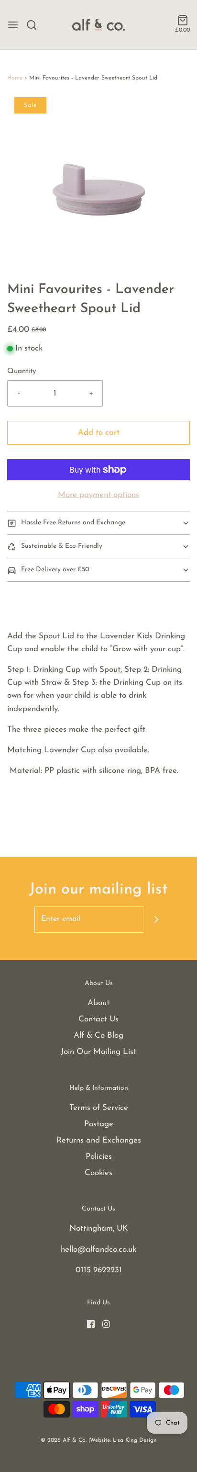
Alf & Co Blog (98, 1035)
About (98, 1003)
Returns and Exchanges (98, 1140)
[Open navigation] (13, 25)
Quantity (21, 371)
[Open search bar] (35, 25)
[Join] (156, 919)
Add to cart (99, 433)
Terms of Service (98, 1108)
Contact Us (98, 1019)
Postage (98, 1124)
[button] (98, 188)
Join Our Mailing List (98, 1052)
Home (14, 78)
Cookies (98, 1173)
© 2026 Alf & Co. (64, 1440)
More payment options (98, 495)
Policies (99, 1157)
